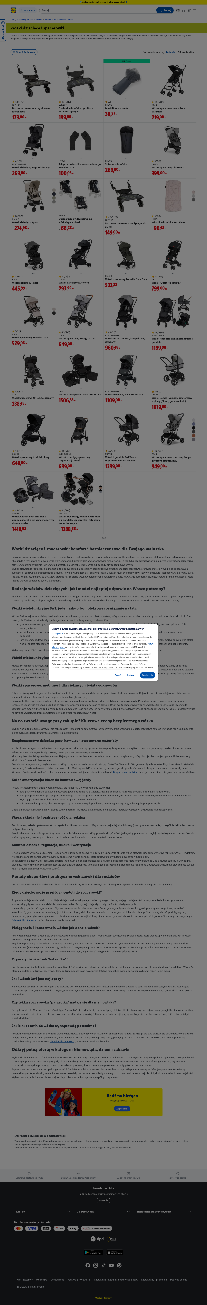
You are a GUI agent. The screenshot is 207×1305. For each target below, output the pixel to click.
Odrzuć (118, 675)
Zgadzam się (147, 675)
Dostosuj (130, 675)
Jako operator (58, 633)
